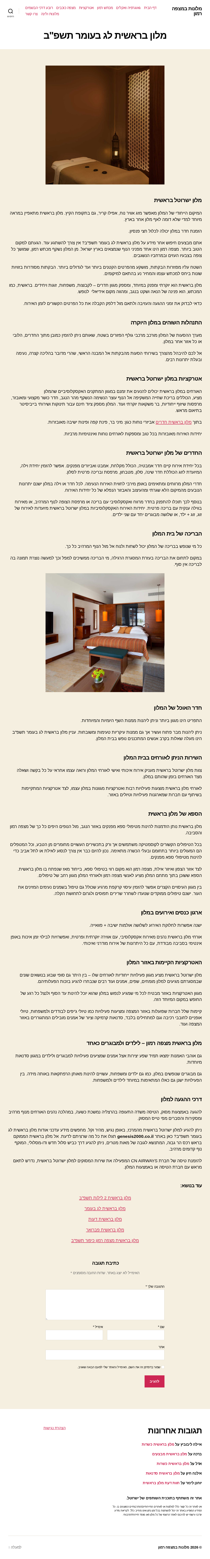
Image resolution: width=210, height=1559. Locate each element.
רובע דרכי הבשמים (39, 8)
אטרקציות (86, 8)
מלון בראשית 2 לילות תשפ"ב (105, 1197)
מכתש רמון (105, 8)
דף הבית (150, 8)
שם (161, 1327)
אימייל (98, 1327)
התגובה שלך (155, 1286)
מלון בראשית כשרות (158, 1444)
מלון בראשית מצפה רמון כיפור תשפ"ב (105, 1240)
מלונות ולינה (50, 14)
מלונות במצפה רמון (187, 11)
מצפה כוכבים (66, 8)
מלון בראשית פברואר (105, 1229)
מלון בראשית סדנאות (163, 1473)
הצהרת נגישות (54, 1428)
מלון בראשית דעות (105, 1219)
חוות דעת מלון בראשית (161, 1483)
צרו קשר (31, 14)
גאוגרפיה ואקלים (128, 8)
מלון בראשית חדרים (174, 422)
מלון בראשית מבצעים (169, 1454)
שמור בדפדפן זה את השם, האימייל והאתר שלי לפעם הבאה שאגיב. (119, 1367)
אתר (161, 1347)
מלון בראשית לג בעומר (105, 1208)
